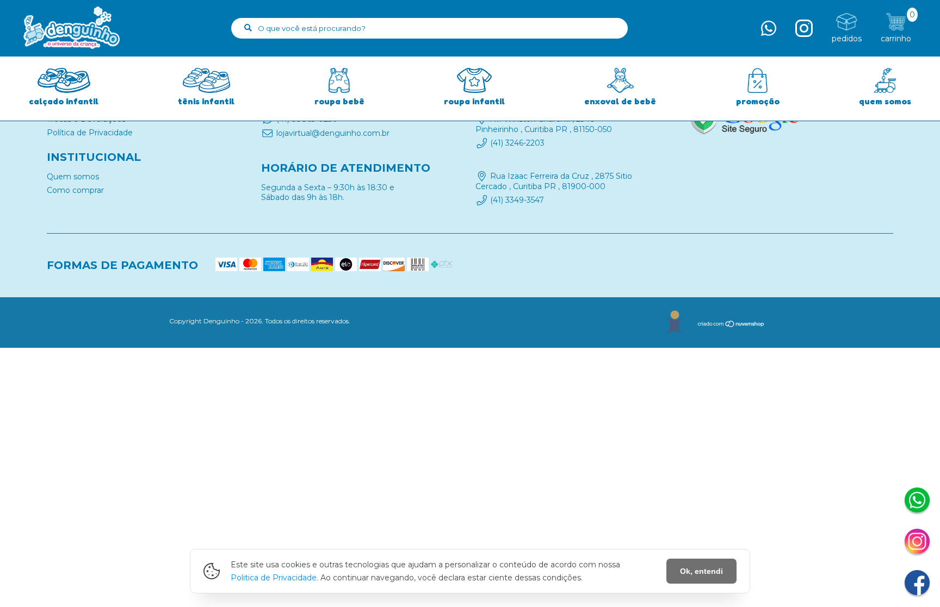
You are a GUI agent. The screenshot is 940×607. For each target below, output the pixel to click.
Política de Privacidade (90, 132)
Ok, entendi (701, 571)
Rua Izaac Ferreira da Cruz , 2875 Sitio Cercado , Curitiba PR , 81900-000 (553, 181)
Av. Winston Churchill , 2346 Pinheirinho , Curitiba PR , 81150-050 (543, 124)
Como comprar (75, 190)
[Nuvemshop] (731, 325)
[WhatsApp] (917, 501)
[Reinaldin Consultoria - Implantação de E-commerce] (674, 322)
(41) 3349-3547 (517, 200)
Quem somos (73, 177)
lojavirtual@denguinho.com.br (332, 133)
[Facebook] (917, 584)
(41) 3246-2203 (517, 143)
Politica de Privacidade (274, 578)
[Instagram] (917, 543)
